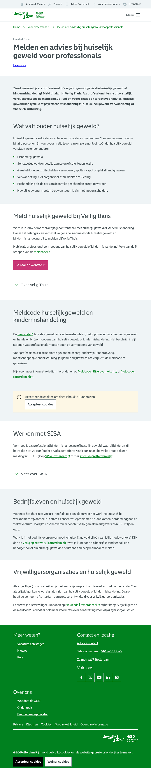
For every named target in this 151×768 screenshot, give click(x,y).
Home (16, 27)
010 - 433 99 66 (111, 651)
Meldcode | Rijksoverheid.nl (97, 371)
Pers (20, 657)
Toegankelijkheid (66, 724)
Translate (132, 5)
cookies (65, 752)
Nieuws (22, 650)
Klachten (32, 724)
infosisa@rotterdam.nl (96, 456)
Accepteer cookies (40, 404)
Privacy (18, 724)
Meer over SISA (34, 474)
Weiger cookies (58, 761)
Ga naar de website (31, 266)
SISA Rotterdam (57, 456)
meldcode (42, 252)
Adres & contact (80, 4)
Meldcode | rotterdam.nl (82, 605)
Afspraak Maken (35, 4)
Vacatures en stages (30, 644)
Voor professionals (109, 4)
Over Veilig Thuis (34, 285)
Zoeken (57, 4)
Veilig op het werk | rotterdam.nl (45, 542)
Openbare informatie (94, 724)
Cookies (46, 724)
